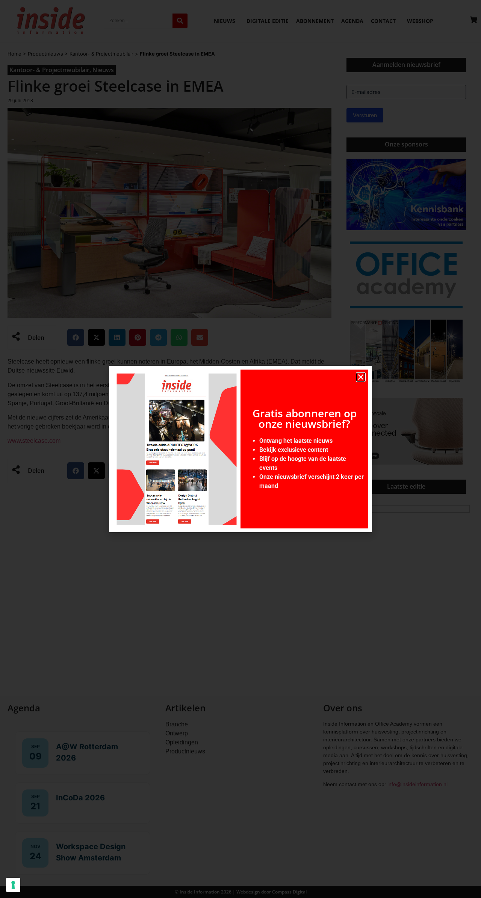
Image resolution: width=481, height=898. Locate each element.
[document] (240, 449)
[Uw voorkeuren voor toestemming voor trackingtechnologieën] (13, 885)
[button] (361, 377)
